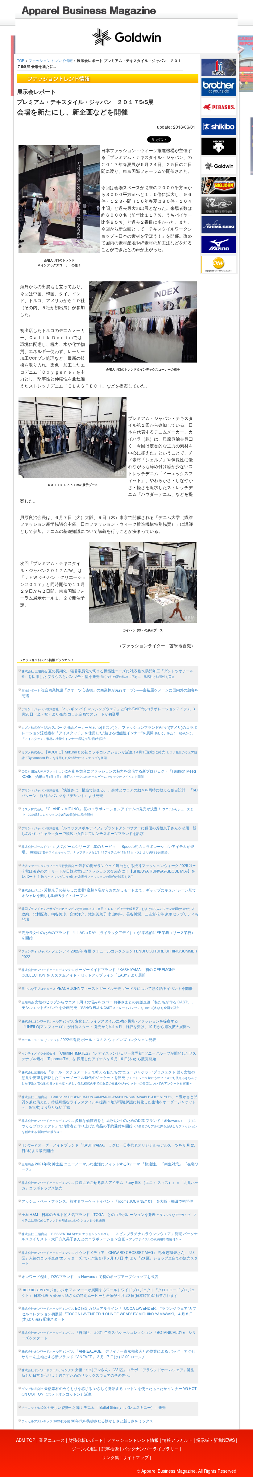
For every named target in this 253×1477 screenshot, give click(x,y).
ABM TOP (25, 1440)
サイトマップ (136, 1457)
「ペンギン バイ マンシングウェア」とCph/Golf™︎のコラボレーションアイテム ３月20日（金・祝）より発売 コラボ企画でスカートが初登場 (109, 711)
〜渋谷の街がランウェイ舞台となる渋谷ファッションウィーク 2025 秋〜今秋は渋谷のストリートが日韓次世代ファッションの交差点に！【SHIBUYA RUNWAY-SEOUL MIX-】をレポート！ (109, 871)
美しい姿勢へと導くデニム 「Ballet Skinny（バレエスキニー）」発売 (94, 1407)
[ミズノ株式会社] (218, 244)
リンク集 (110, 1457)
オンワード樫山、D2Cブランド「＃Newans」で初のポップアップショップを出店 (90, 1276)
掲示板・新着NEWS (215, 1440)
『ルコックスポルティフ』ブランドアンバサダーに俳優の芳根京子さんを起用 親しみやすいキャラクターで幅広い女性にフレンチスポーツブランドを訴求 (109, 830)
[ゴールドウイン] (218, 165)
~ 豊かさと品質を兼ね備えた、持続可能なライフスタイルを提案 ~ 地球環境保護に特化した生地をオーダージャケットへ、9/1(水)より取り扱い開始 (109, 1102)
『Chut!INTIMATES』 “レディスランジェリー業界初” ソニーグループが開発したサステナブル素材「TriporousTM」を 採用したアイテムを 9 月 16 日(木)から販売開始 (109, 1055)
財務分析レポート (85, 1440)
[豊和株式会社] (218, 67)
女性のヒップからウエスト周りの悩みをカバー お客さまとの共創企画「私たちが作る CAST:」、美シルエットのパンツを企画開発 (108, 1004)
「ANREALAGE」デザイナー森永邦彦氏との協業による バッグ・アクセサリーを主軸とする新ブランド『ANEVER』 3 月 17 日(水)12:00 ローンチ (108, 1353)
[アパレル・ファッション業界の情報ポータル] (218, 264)
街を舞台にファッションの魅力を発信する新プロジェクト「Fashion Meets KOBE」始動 (109, 773)
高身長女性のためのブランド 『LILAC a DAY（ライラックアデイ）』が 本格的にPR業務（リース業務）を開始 (108, 935)
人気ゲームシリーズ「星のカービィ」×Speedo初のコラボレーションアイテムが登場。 (108, 849)
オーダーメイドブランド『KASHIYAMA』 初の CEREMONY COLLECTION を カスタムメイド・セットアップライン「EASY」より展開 (98, 972)
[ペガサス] (218, 106)
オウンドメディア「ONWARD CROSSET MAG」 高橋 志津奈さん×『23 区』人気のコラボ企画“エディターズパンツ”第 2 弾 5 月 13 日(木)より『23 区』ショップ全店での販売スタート (110, 1258)
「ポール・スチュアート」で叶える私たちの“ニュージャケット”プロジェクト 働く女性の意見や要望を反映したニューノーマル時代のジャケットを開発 (109, 1077)
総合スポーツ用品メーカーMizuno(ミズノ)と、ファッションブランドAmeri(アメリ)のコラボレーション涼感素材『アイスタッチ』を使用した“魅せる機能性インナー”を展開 (109, 732)
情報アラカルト (177, 1440)
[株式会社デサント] (218, 145)
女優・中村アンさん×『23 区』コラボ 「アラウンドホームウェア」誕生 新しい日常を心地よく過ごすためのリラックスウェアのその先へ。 (108, 1372)
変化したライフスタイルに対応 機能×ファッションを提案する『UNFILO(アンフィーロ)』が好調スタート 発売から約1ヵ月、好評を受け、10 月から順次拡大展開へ (106, 1023)
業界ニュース (52, 1440)
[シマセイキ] (218, 224)
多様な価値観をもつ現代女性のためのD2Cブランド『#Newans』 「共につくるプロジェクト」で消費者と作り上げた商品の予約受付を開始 (109, 1126)
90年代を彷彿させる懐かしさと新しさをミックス (87, 1420)
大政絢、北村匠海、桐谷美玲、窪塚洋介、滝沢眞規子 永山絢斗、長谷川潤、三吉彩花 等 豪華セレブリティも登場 (110, 914)
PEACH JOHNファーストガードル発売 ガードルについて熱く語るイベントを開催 (107, 988)
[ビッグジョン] (218, 185)
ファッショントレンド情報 (50, 60)
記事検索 (110, 1449)
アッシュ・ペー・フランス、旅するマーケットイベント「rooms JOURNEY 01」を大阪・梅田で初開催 (107, 1201)
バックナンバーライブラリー (150, 1449)
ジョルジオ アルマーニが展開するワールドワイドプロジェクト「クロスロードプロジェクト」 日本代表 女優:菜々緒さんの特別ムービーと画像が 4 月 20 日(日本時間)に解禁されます (108, 1292)
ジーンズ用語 (85, 1449)
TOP (20, 60)
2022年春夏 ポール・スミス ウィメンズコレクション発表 (89, 1039)
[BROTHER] (218, 86)
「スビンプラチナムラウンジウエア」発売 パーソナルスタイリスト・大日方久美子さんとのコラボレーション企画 (110, 1236)
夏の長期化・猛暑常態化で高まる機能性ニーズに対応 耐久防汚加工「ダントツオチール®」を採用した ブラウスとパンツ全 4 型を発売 (107, 673)
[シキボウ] (218, 126)
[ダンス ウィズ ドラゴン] (218, 204)
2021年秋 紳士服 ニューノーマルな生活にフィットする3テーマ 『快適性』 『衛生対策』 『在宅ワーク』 (110, 1166)
